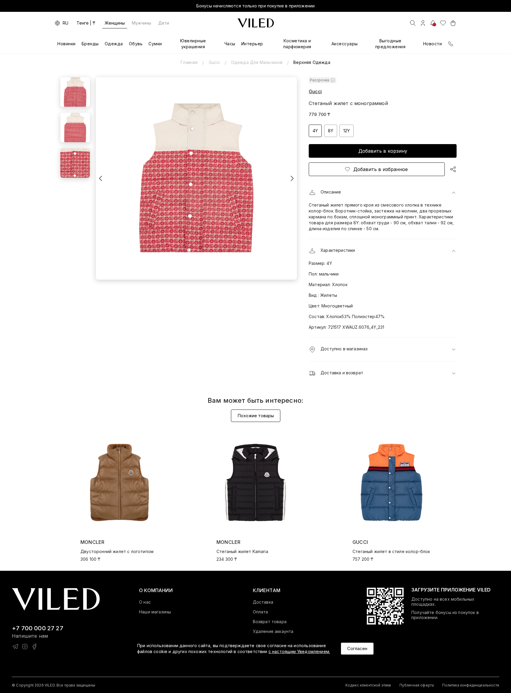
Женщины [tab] (115, 22)
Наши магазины (155, 612)
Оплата (260, 612)
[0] (443, 23)
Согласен (357, 648)
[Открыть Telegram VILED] (15, 646)
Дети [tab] (163, 22)
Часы (229, 43)
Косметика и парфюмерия (297, 43)
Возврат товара (270, 621)
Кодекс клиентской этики (368, 685)
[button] (383, 193)
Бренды (90, 43)
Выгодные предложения (390, 43)
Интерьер (252, 43)
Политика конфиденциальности (470, 685)
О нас (145, 602)
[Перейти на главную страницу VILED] (56, 599)
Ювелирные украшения (193, 43)
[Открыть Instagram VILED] (24, 646)
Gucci (214, 62)
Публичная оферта (417, 685)
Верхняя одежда (311, 62)
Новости (432, 43)
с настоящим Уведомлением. (299, 651)
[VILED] (255, 23)
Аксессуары (344, 43)
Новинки (66, 43)
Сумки (155, 43)
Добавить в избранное (380, 169)
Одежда (114, 43)
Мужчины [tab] (141, 22)
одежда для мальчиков (256, 62)
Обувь (136, 43)
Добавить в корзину (382, 151)
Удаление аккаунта (273, 631)
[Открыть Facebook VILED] (34, 646)
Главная (189, 62)
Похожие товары (255, 415)
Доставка (263, 602)
